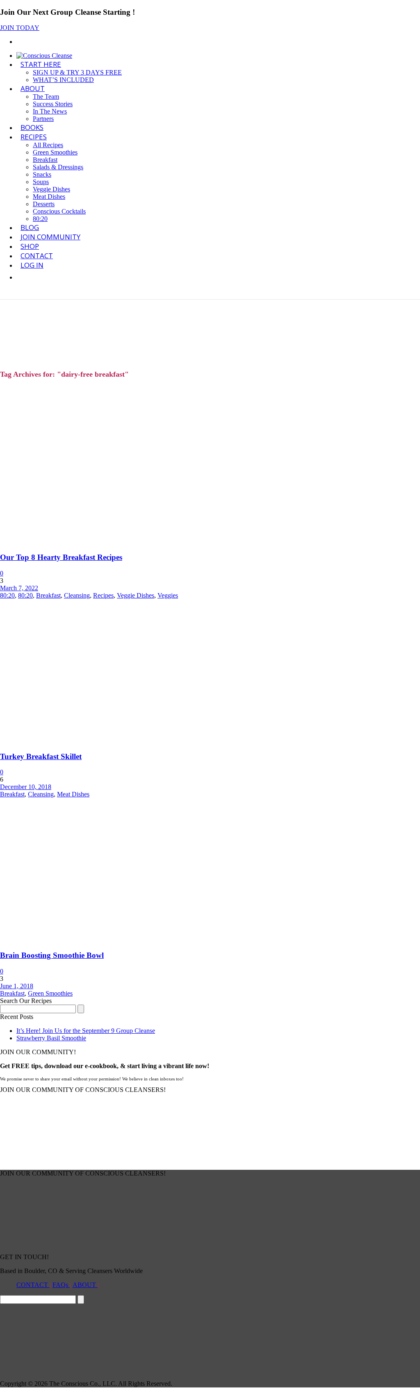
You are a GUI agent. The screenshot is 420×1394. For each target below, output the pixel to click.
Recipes (34, 136)
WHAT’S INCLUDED (63, 79)
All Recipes (48, 144)
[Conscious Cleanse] (44, 55)
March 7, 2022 (19, 587)
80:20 (40, 218)
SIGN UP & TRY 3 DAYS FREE (77, 72)
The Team (46, 96)
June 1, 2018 (16, 985)
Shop (30, 246)
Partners (43, 118)
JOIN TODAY (19, 27)
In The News (50, 111)
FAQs (61, 1284)
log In (32, 265)
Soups (41, 181)
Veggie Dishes (51, 189)
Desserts (44, 203)
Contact (37, 255)
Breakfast (45, 159)
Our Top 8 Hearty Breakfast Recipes (61, 557)
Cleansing (77, 595)
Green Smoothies (55, 152)
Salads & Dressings (58, 167)
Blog (30, 227)
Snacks (42, 174)
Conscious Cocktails (59, 211)
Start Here (41, 64)
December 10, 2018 (25, 786)
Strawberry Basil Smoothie (51, 1038)
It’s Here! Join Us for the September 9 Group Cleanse (85, 1030)
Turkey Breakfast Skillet (41, 756)
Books (32, 127)
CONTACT (33, 1284)
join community (50, 236)
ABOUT (33, 88)
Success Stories (53, 103)
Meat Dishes (49, 196)
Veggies (168, 595)
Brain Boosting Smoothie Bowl (52, 955)
